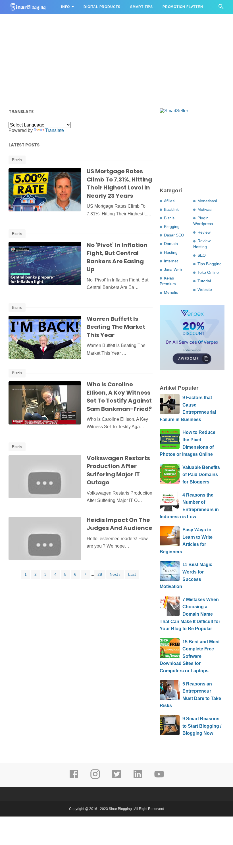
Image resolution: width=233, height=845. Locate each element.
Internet (171, 261)
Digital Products (102, 7)
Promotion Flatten (183, 7)
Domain (171, 243)
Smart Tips (141, 7)
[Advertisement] (116, 60)
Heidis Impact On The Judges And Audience (119, 524)
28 (99, 574)
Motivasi (204, 209)
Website (204, 289)
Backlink (171, 209)
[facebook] (74, 778)
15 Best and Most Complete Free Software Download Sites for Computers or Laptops (190, 656)
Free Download (30, 21)
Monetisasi (207, 201)
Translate (54, 130)
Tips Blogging (209, 264)
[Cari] (221, 8)
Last (132, 574)
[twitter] (116, 778)
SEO (201, 255)
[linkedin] (137, 778)
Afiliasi (169, 201)
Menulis (171, 292)
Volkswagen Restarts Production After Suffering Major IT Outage (118, 470)
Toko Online (208, 272)
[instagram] (95, 778)
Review (204, 232)
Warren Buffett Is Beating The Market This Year (116, 327)
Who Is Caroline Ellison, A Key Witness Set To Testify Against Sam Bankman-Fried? (119, 396)
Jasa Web (173, 269)
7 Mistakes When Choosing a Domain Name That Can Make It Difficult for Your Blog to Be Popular (190, 614)
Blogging (172, 226)
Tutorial (204, 281)
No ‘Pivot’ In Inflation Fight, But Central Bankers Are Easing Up (117, 257)
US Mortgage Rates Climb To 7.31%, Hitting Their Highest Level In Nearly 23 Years (119, 183)
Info (65, 7)
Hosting (171, 252)
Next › (115, 574)
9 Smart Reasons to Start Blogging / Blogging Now (201, 726)
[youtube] (159, 778)
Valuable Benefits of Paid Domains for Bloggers (201, 474)
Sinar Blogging (120, 809)
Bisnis (17, 160)
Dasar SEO (174, 235)
